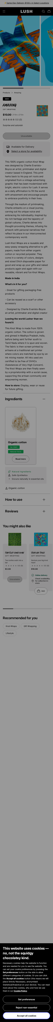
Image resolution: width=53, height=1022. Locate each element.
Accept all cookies (26, 1015)
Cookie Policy (20, 991)
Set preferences (26, 999)
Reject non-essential (26, 1007)
